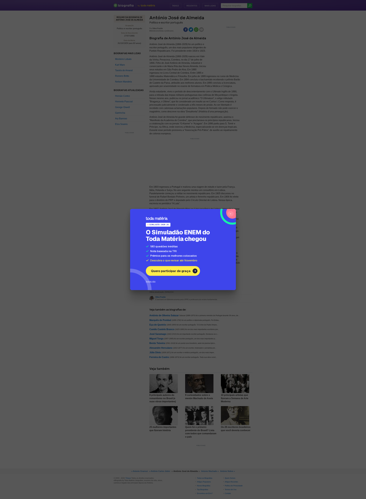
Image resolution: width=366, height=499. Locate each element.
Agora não (151, 281)
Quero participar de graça (171, 271)
